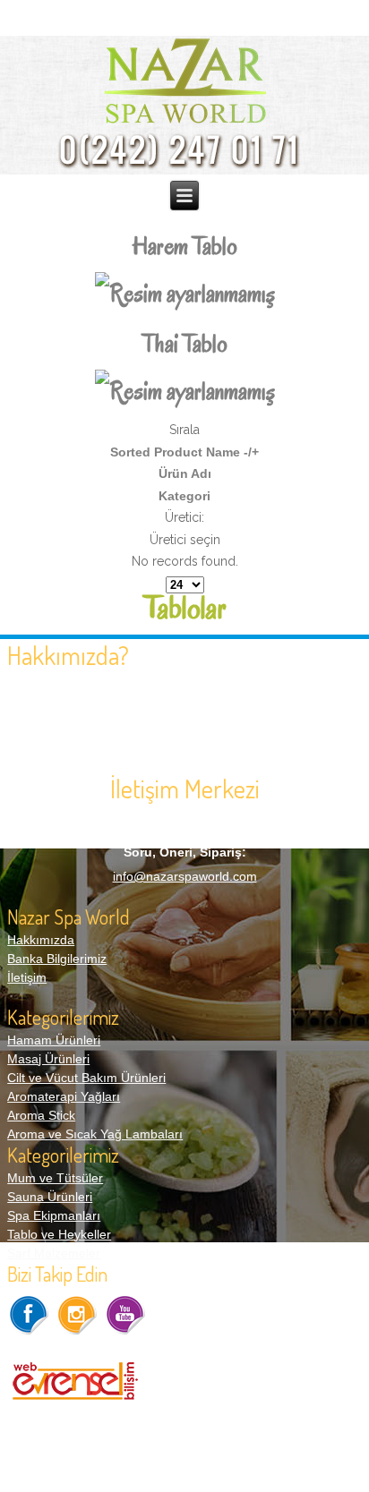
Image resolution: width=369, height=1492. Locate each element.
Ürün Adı (185, 473)
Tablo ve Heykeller (59, 1234)
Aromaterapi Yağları (63, 1096)
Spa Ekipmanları (53, 1215)
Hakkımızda (40, 940)
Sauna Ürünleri (49, 1196)
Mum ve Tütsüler (55, 1178)
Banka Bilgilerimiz (57, 958)
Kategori (184, 496)
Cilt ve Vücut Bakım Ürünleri (86, 1077)
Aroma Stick (41, 1115)
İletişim (27, 977)
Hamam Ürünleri (53, 1040)
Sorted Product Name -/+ (184, 452)
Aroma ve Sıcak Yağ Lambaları (95, 1134)
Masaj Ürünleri (48, 1059)
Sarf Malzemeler (53, 1253)
